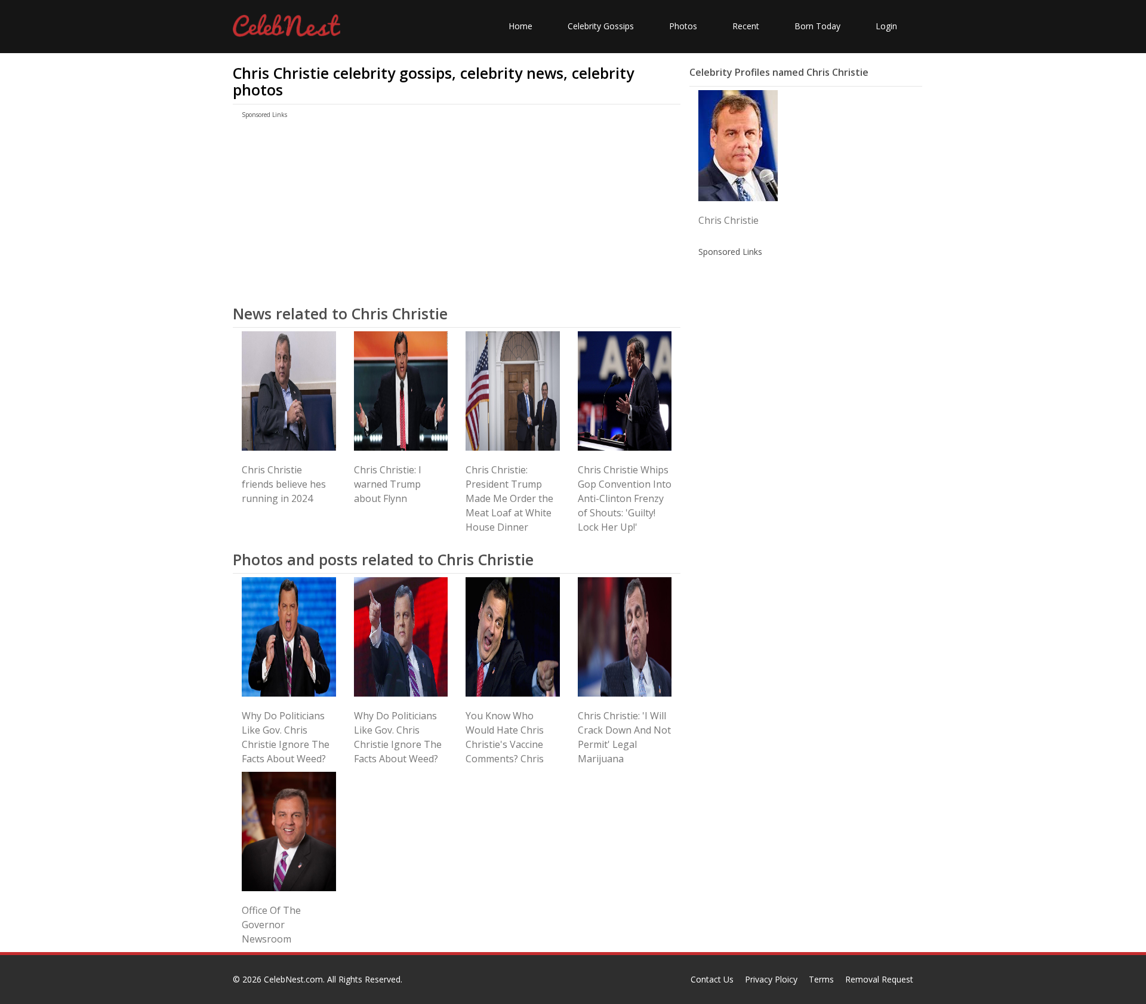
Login (886, 26)
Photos (683, 26)
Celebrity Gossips (601, 26)
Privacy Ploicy (771, 979)
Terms (821, 979)
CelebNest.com (293, 979)
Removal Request (879, 979)
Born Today (817, 26)
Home (520, 26)
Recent (745, 26)
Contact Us (712, 979)
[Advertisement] (456, 210)
